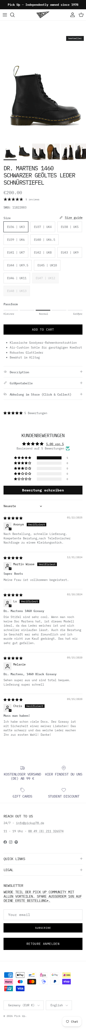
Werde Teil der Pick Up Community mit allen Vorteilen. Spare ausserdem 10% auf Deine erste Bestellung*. (43, 896)
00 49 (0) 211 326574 (46, 831)
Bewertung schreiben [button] (43, 490)
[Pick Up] (43, 14)
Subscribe (43, 927)
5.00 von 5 (55, 444)
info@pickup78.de (30, 823)
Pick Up (19, 1016)
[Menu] (5, 15)
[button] (14, 413)
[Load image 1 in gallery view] (43, 87)
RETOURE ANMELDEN (43, 944)
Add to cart (43, 330)
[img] (13, 518)
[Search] (14, 15)
